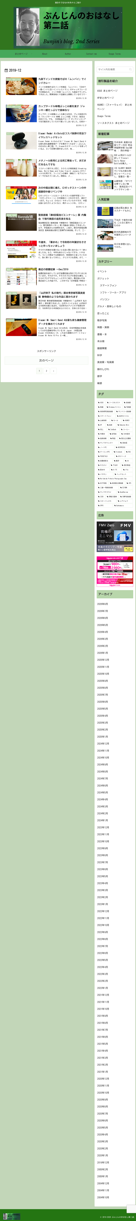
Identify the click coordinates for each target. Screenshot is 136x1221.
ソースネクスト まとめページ (113, 123)
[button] (130, 69)
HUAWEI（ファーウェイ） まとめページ (114, 107)
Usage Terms (104, 116)
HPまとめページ (105, 98)
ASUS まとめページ (107, 91)
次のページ (46, 360)
